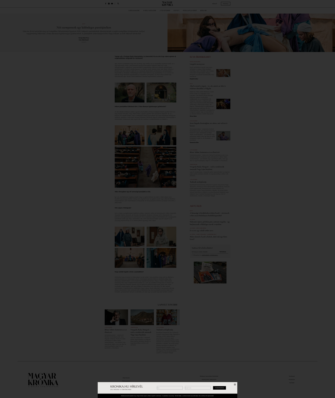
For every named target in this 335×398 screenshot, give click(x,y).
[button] (235, 384)
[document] (167, 199)
